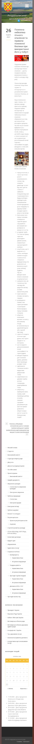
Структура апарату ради (15, 458)
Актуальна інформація (19, 561)
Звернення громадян (14, 484)
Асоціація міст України (14, 630)
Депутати (10, 462)
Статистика (13, 499)
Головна (19, 741)
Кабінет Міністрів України (15, 617)
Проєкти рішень (12, 473)
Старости (10, 451)
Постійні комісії (12, 469)
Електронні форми (15, 503)
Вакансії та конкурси (14, 514)
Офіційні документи (13, 480)
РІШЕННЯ (13, 524)
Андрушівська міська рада (17, 17)
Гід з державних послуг (15, 634)
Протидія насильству (14, 596)
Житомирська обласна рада (16, 621)
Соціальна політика (13, 552)
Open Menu (27, 6)
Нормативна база (17, 558)
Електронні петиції (13, 506)
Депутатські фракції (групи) (16, 466)
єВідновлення (12, 544)
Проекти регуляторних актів (18, 520)
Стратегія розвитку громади (16, 528)
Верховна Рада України (15, 614)
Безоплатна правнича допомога (17, 638)
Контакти (26, 741)
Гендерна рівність (15, 565)
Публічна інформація (14, 496)
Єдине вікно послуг (13, 548)
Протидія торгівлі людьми (18, 576)
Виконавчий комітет (14, 455)
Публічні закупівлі (13, 510)
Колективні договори (14, 537)
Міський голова (12, 447)
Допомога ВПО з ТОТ (16, 586)
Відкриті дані (11, 541)
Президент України (13, 610)
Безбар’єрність (14, 555)
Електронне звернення (17, 492)
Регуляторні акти (13, 517)
